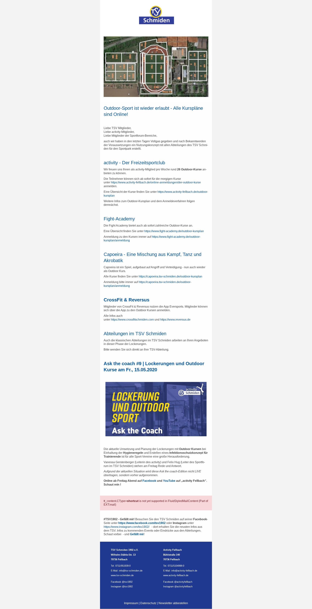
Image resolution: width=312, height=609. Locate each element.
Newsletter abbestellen (173, 603)
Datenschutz (148, 603)
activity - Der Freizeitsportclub (134, 162)
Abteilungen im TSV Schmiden (135, 333)
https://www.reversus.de (175, 319)
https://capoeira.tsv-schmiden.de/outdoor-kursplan (170, 276)
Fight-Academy (119, 218)
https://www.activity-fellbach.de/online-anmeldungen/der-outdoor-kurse (156, 182)
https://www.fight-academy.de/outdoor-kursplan (174, 231)
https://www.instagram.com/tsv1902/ (126, 526)
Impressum (131, 603)
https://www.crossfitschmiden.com (132, 319)
